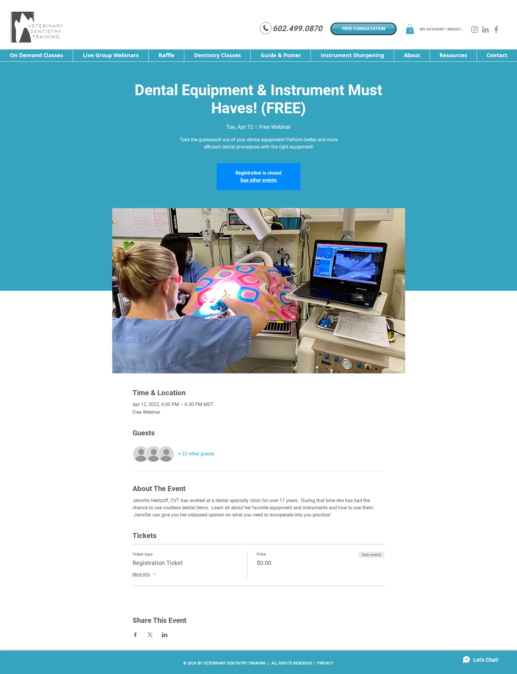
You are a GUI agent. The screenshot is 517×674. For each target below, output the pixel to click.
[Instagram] (474, 29)
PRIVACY (325, 663)
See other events (258, 180)
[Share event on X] (150, 634)
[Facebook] (496, 29)
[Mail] (266, 28)
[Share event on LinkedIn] (165, 634)
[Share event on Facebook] (135, 634)
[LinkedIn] (485, 29)
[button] (410, 29)
